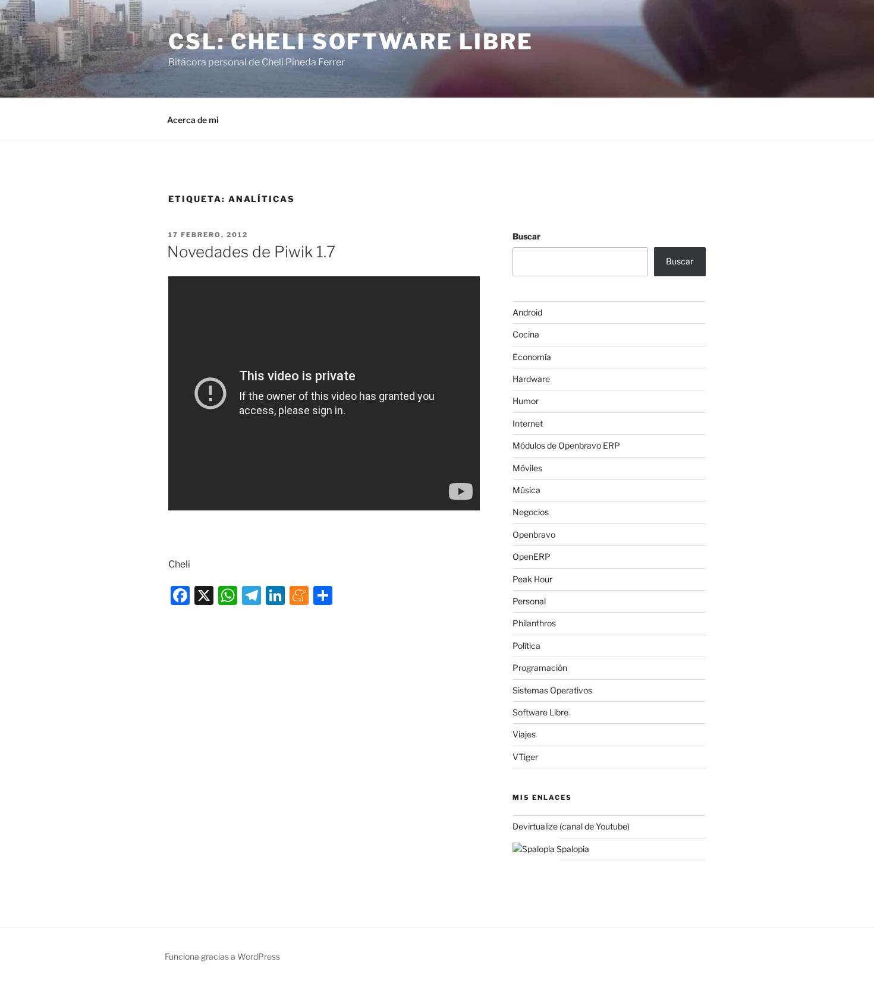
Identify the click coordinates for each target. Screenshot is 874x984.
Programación (540, 668)
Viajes (524, 734)
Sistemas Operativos (552, 690)
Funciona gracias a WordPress (222, 956)
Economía (532, 357)
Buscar (526, 236)
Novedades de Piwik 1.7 (251, 251)
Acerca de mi (193, 120)
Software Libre (540, 712)
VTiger (525, 757)
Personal (529, 601)
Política (526, 646)
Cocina (526, 334)
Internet (528, 423)
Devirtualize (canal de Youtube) (571, 826)
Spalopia (572, 849)
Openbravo (534, 534)
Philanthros (534, 623)
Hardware (531, 379)
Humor (526, 401)
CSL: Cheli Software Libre (350, 42)
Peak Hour (532, 579)
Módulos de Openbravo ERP (566, 445)
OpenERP (532, 556)
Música (526, 490)
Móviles (527, 468)
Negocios (531, 512)
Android (527, 312)
